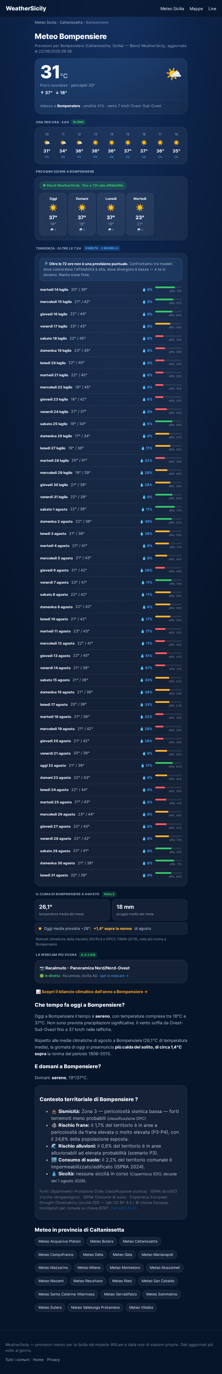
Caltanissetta (71, 22)
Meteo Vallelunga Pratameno (95, 1307)
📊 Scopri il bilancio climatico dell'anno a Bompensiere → (92, 991)
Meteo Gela (122, 1254)
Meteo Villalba (141, 1307)
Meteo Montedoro (125, 1267)
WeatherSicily (26, 8)
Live (212, 8)
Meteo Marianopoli (157, 1254)
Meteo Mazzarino (53, 1267)
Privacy (53, 1359)
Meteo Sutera (50, 1307)
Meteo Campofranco (55, 1254)
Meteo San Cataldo (158, 1281)
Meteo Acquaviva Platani (59, 1241)
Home (38, 1359)
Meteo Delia (93, 1254)
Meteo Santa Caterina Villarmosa (66, 1294)
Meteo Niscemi (51, 1281)
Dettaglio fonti (123, 1208)
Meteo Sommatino (161, 1294)
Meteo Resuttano (88, 1281)
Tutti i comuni (17, 1359)
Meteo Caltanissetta (140, 1241)
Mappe (196, 8)
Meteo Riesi (122, 1281)
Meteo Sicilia (172, 8)
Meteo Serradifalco (120, 1294)
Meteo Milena (88, 1267)
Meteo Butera (101, 1241)
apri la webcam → (114, 975)
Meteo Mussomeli (165, 1267)
